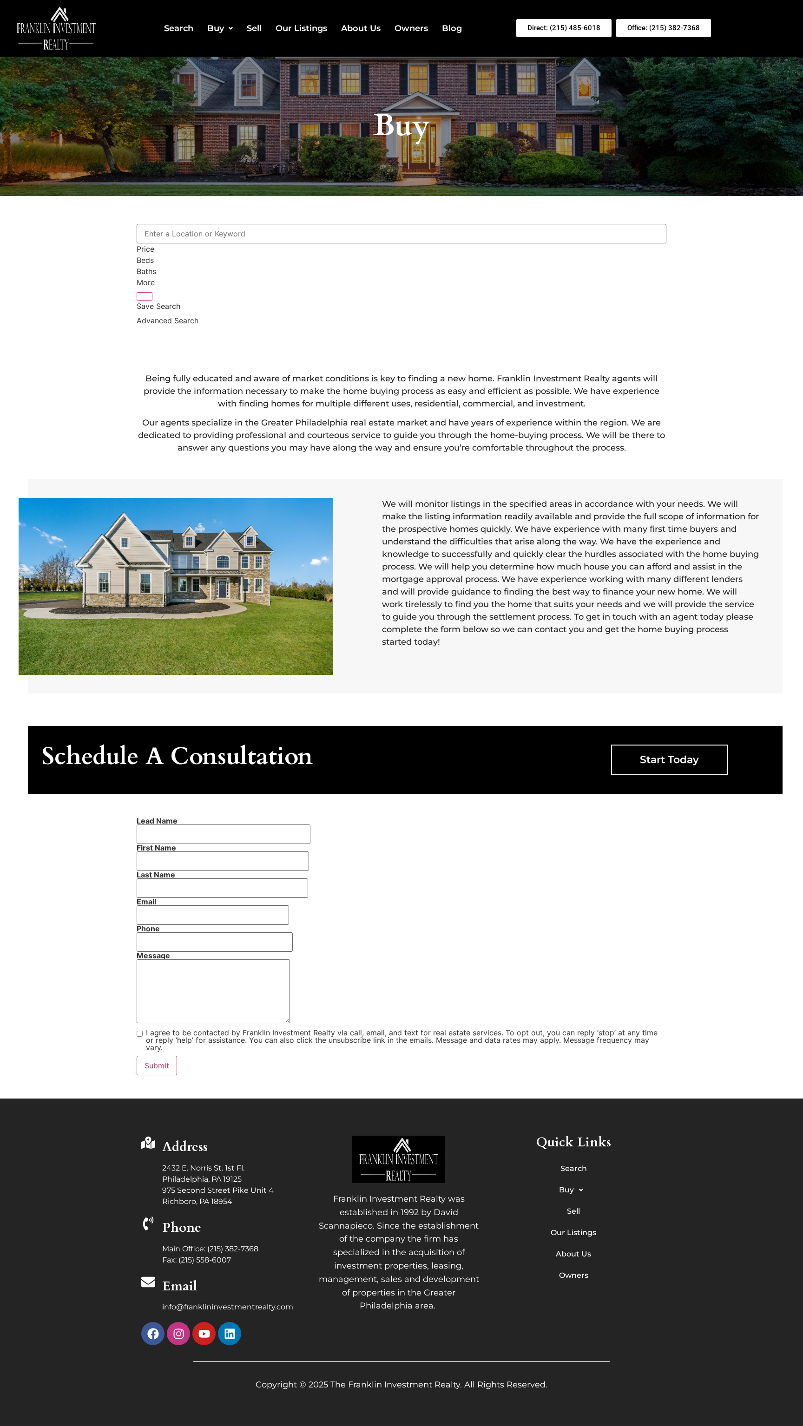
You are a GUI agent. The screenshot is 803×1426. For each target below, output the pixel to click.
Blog (452, 28)
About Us (361, 28)
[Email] (148, 1283)
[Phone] (148, 1224)
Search (178, 28)
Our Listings (301, 28)
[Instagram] (178, 1333)
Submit (157, 1065)
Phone (181, 1227)
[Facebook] (153, 1333)
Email (179, 1286)
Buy (215, 28)
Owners (411, 28)
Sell (254, 28)
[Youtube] (204, 1333)
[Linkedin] (229, 1333)
